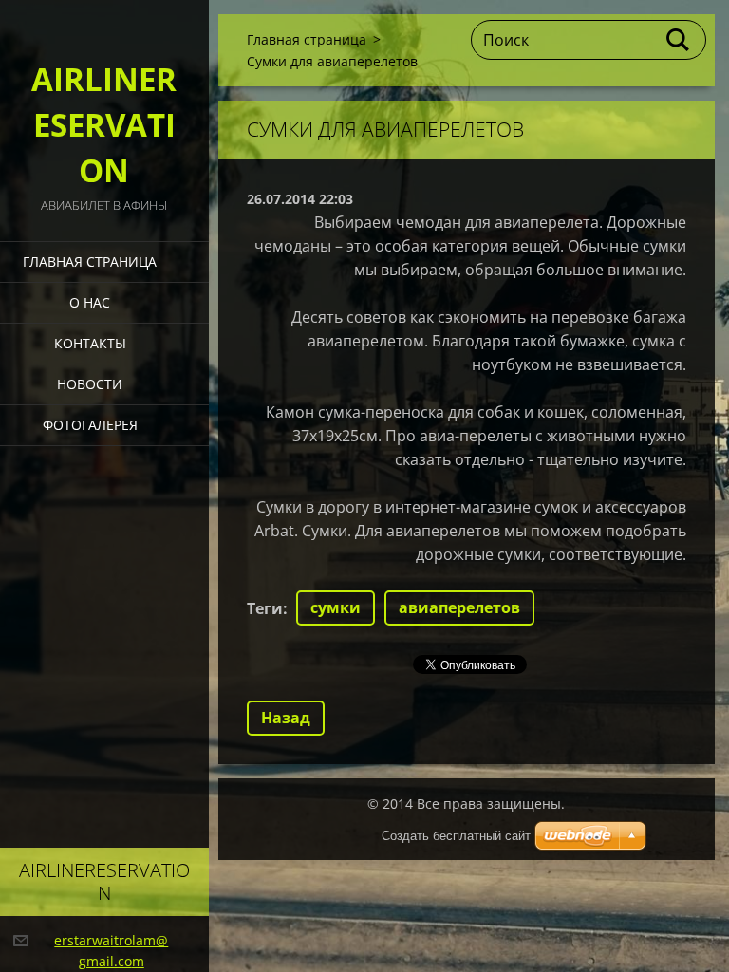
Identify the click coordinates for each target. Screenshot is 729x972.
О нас (89, 302)
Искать (678, 40)
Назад (285, 717)
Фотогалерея (90, 425)
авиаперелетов (459, 607)
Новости (89, 384)
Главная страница (90, 261)
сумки (335, 607)
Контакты (90, 343)
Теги (265, 608)
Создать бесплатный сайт (456, 836)
